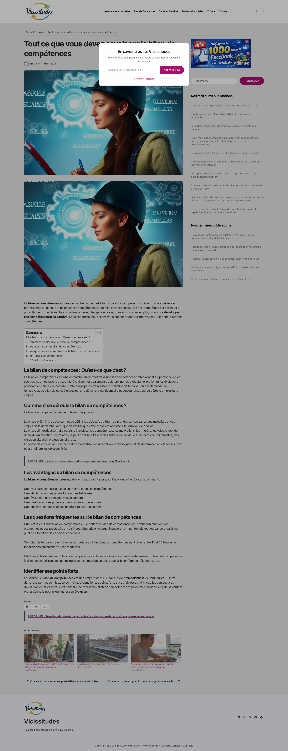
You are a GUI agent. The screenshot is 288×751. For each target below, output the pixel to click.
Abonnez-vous (172, 69)
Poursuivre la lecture (144, 78)
